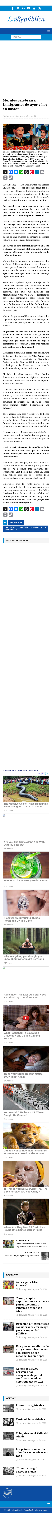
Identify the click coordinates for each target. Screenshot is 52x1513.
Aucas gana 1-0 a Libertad (27, 1283)
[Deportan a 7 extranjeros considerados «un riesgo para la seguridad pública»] (8, 1326)
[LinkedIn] (23, 8)
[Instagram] (34, 8)
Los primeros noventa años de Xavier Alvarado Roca (32, 1452)
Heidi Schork (16, 522)
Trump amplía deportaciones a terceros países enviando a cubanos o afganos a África (32, 1304)
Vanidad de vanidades (30, 1419)
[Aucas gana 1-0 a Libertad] (8, 1285)
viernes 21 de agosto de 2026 (32, 1475)
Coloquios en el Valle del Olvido (32, 1434)
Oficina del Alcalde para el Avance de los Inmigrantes (25, 528)
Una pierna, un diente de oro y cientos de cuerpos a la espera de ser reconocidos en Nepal (32, 1351)
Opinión (10, 1398)
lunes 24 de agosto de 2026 (31, 1460)
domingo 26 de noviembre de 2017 (22, 116)
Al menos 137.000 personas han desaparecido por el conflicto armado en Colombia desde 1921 (29, 1375)
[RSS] (39, 8)
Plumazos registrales (30, 1405)
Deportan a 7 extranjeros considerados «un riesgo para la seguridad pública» (32, 1328)
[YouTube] (28, 8)
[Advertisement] (26, 68)
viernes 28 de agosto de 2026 (32, 1409)
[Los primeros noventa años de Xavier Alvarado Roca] (8, 1452)
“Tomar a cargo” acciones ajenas (27, 1470)
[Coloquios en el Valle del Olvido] (8, 1436)
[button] (48, 30)
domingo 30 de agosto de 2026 (33, 1289)
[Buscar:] (26, 37)
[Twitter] (18, 8)
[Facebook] (12, 8)
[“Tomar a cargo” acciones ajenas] (8, 1471)
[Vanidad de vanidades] (8, 1422)
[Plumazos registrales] (8, 1408)
